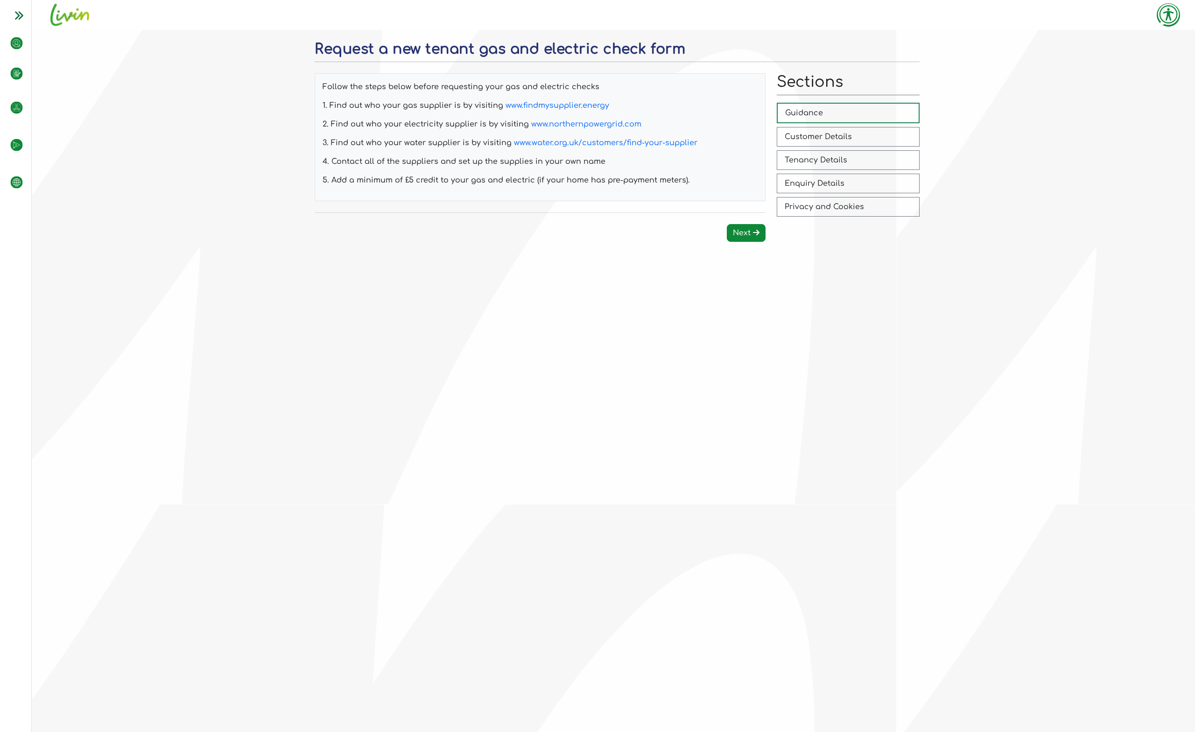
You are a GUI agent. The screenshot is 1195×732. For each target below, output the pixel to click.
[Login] (12, 43)
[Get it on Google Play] (12, 145)
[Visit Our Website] (12, 182)
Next (743, 233)
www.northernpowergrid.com (586, 124)
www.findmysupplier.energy (557, 105)
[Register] (12, 73)
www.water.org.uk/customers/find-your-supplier (605, 143)
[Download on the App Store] (12, 107)
